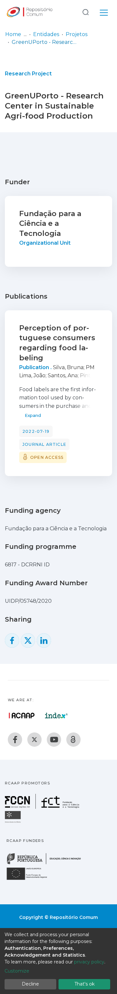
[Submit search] (85, 11)
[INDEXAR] (56, 715)
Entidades (46, 34)
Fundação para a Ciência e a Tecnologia (50, 223)
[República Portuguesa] (47, 863)
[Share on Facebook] (12, 640)
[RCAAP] (73, 739)
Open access (46, 457)
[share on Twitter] (28, 640)
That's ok (84, 984)
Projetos (76, 34)
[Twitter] (34, 739)
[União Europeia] (30, 879)
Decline (30, 984)
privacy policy (89, 962)
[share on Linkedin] (44, 640)
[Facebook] (15, 739)
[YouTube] (54, 739)
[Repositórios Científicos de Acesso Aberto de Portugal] (22, 715)
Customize (17, 971)
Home (13, 34)
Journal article (44, 444)
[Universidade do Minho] (13, 822)
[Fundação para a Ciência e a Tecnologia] (43, 807)
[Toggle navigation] (104, 11)
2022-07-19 (35, 431)
